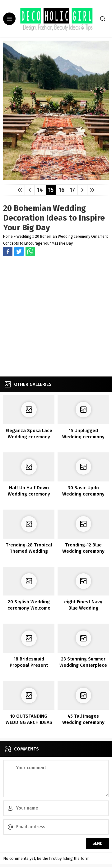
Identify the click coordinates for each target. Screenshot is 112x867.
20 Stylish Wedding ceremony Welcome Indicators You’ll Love (29, 608)
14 (40, 190)
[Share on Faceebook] (19, 251)
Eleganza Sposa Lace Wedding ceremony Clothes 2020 (29, 437)
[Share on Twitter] (30, 251)
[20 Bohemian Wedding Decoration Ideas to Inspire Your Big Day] (56, 177)
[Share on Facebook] (7, 251)
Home (8, 236)
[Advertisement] (56, 317)
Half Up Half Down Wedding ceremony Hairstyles (29, 494)
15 (51, 190)
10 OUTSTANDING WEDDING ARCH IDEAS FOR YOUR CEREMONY (29, 722)
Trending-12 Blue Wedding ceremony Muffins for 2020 (83, 551)
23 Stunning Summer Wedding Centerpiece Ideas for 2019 (83, 665)
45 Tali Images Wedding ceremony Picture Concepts (83, 722)
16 (61, 190)
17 (72, 190)
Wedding (23, 236)
